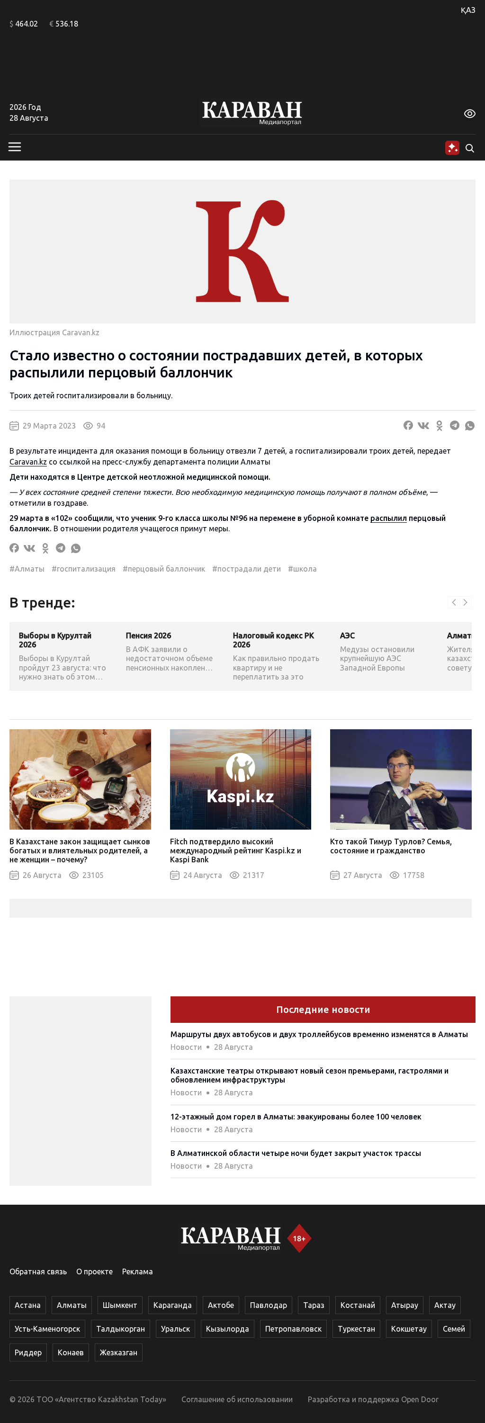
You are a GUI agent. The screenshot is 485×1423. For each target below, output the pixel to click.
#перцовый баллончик (164, 568)
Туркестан (356, 1329)
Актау (445, 1305)
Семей (454, 1329)
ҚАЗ (468, 10)
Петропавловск (293, 1329)
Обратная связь (38, 1271)
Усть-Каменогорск (47, 1329)
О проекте (94, 1271)
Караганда (172, 1305)
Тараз (313, 1305)
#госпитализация (84, 568)
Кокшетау (409, 1329)
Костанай (358, 1305)
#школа (302, 568)
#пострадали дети (246, 568)
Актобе (221, 1305)
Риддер (28, 1352)
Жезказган (118, 1352)
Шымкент (120, 1305)
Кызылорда (227, 1329)
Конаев (71, 1352)
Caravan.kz (28, 461)
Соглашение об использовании (237, 1399)
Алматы (72, 1305)
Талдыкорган (120, 1329)
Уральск (175, 1329)
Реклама (137, 1271)
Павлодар (268, 1305)
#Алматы (27, 568)
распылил (388, 518)
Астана (28, 1305)
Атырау (404, 1305)
